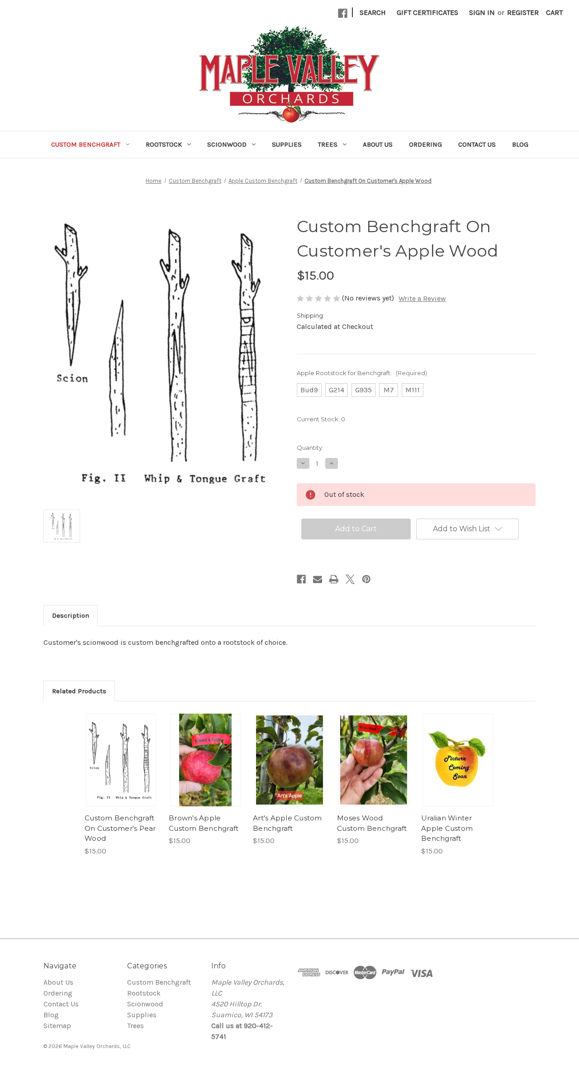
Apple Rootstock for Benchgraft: (362, 372)
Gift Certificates (427, 12)
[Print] (333, 579)
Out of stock (121, 760)
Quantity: (310, 447)
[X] (350, 579)
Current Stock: (321, 419)
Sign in (482, 12)
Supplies (287, 144)
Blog (520, 144)
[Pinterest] (366, 579)
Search (373, 12)
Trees (327, 144)
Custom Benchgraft (85, 144)
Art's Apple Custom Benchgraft (287, 823)
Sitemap (57, 1025)
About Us (378, 144)
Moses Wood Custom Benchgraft (372, 823)
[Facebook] (342, 13)
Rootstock (164, 144)
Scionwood (227, 144)
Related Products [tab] (79, 691)
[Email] (317, 579)
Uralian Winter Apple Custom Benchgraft (447, 828)
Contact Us (477, 144)
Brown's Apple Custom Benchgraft (203, 823)
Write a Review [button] (422, 298)
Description (70, 615)
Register (523, 12)
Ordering (425, 144)
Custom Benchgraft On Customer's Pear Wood (120, 828)
